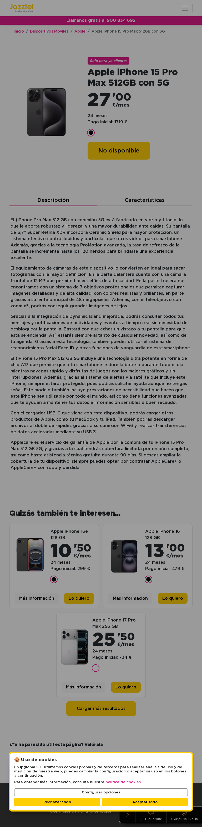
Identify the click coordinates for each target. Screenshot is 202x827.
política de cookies (123, 782)
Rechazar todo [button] (57, 802)
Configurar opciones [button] (101, 792)
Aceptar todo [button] (145, 802)
